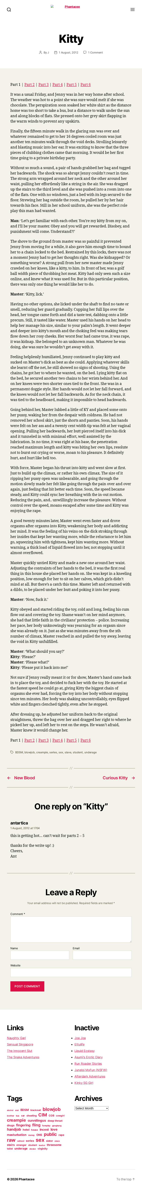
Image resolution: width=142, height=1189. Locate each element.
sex (61, 752)
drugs (11, 1125)
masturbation (16, 1135)
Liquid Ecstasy (84, 1051)
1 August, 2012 (68, 52)
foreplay (46, 1125)
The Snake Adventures (23, 1057)
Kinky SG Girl (83, 1083)
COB (51, 1115)
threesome (54, 1145)
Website (15, 965)
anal (17, 1110)
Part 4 (57, 84)
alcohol (10, 1110)
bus (17, 1116)
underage (90, 752)
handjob (14, 1129)
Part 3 (43, 84)
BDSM (19, 752)
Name (14, 948)
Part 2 (29, 84)
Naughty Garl (16, 1038)
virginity (43, 1148)
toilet (10, 1148)
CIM (42, 1115)
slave (68, 752)
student (78, 752)
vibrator (32, 1149)
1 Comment (95, 52)
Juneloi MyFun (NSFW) (90, 1070)
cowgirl (60, 1115)
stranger (21, 1144)
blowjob (29, 752)
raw (11, 1140)
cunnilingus (37, 1120)
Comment (17, 914)
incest (44, 1129)
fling (36, 1125)
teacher (42, 1145)
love (54, 1129)
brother (10, 1116)
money (31, 1135)
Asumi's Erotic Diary (88, 1057)
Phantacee (27, 1179)
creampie (42, 752)
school (20, 1141)
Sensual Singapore (20, 1044)
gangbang (56, 1125)
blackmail (35, 1110)
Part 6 (86, 84)
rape (61, 1135)
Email (76, 948)
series (53, 752)
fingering (23, 1125)
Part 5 (71, 84)
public (50, 1134)
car (23, 1115)
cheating (31, 1115)
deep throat (55, 1120)
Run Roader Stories (88, 1063)
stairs (11, 1145)
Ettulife (79, 1044)
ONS (39, 1135)
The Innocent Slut (19, 1051)
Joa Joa (80, 1038)
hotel (26, 1129)
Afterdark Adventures (89, 1076)
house (34, 1129)
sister (49, 1140)
